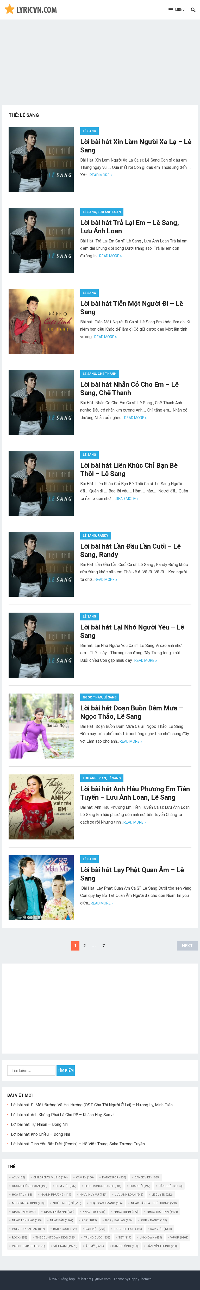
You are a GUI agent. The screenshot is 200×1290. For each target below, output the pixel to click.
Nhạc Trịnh (126, 1212)
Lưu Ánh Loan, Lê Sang (102, 778)
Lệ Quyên (162, 1194)
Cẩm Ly (85, 1177)
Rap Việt (161, 1229)
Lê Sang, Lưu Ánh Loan (102, 212)
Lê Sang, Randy (95, 535)
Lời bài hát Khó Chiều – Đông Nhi (40, 1134)
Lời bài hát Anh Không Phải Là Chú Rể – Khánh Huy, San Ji (62, 1114)
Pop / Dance (154, 1220)
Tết (124, 1237)
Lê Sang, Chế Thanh (99, 374)
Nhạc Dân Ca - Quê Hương (154, 1203)
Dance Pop (114, 1177)
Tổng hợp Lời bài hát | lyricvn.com (85, 1279)
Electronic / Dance (103, 1186)
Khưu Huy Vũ (93, 1194)
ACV (18, 1177)
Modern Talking (28, 1203)
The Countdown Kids (55, 1237)
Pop (89, 1220)
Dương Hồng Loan (29, 1186)
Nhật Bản (61, 1220)
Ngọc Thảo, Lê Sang (100, 697)
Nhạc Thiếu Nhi (59, 1212)
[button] (176, 9)
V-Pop (179, 1237)
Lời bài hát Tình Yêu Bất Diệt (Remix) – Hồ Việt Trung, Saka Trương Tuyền (78, 1143)
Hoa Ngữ (140, 1186)
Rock (19, 1237)
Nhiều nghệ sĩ (67, 1203)
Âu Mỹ (95, 1246)
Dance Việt (147, 1177)
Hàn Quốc (171, 1186)
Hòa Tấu (22, 1194)
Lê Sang (89, 131)
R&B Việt (95, 1229)
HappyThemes (140, 1279)
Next (187, 945)
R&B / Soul (65, 1229)
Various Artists (28, 1246)
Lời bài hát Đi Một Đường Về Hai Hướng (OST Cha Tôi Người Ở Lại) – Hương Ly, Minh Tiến (92, 1104)
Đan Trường (125, 1246)
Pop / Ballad (119, 1220)
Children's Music (50, 1177)
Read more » (101, 175)
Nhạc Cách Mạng (106, 1203)
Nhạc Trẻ (94, 1212)
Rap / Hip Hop (128, 1229)
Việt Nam (65, 1246)
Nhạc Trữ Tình (162, 1212)
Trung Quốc (97, 1237)
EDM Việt (66, 1186)
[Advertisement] (100, 58)
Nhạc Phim (24, 1212)
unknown (151, 1237)
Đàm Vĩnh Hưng (162, 1246)
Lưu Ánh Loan (129, 1194)
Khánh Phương (55, 1194)
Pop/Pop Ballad (28, 1229)
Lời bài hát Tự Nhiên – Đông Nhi (39, 1124)
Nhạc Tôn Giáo (27, 1220)
